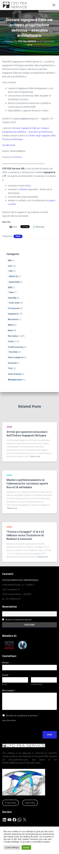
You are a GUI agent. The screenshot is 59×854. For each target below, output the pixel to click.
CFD (10, 266)
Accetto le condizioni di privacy (22, 715)
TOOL (10, 368)
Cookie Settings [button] (11, 847)
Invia (49, 735)
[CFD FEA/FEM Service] (17, 5)
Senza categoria (15, 357)
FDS (10, 271)
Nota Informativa (9, 720)
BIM (9, 260)
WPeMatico (17, 157)
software (22, 189)
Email (5, 675)
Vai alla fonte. (9, 145)
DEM (10, 287)
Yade (11, 292)
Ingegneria (13, 314)
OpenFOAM (14, 282)
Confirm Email (36, 684)
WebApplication (15, 379)
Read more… (35, 456)
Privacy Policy (10, 803)
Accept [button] (26, 847)
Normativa (13, 336)
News (10, 330)
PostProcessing (15, 347)
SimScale (12, 363)
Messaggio (9, 690)
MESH (10, 325)
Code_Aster (14, 303)
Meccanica (13, 319)
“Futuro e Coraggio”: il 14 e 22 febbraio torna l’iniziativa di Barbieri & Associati (25, 535)
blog (28, 185)
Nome (6, 662)
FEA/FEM (12, 298)
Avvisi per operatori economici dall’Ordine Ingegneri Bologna (26, 433)
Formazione (13, 308)
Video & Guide (14, 374)
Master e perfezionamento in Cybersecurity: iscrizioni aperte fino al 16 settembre (27, 483)
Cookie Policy (30, 803)
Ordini (17, 236)
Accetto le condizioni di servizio (18, 620)
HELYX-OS (13, 276)
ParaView (13, 352)
